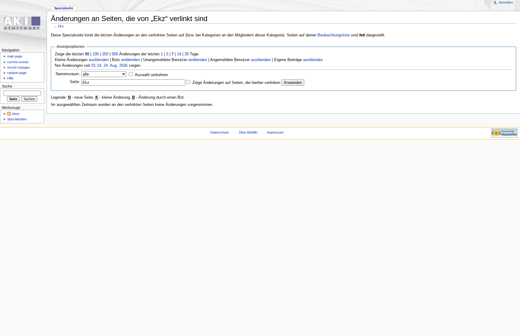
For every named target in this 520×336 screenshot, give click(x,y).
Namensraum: (68, 74)
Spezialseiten (16, 119)
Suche (7, 86)
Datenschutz (219, 132)
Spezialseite (63, 8)
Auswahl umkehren (151, 75)
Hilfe (10, 78)
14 (179, 54)
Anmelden (506, 2)
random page (16, 73)
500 (115, 54)
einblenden (130, 60)
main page (14, 56)
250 (105, 54)
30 (186, 54)
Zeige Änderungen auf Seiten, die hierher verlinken (236, 83)
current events (18, 62)
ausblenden (99, 60)
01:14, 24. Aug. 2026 (109, 65)
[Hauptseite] (23, 23)
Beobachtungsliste (333, 35)
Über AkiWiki (248, 132)
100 (95, 54)
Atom (16, 114)
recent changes (18, 67)
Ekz (61, 26)
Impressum (275, 132)
